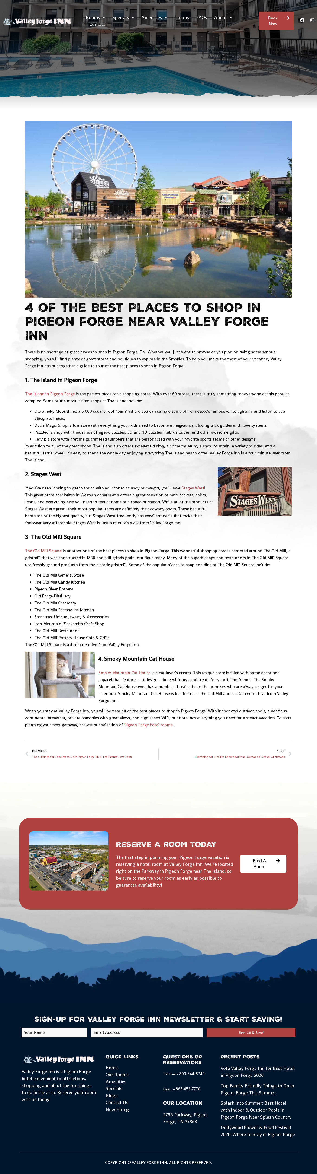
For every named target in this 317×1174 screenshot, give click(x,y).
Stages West (192, 488)
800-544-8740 (192, 1073)
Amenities (151, 17)
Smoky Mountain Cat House (124, 672)
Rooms (93, 17)
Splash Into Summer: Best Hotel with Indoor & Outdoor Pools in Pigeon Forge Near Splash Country (256, 1110)
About (220, 17)
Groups (181, 17)
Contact (97, 24)
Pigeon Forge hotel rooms (148, 724)
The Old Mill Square (43, 550)
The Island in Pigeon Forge (50, 394)
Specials (120, 17)
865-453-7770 (188, 1089)
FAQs (201, 17)
